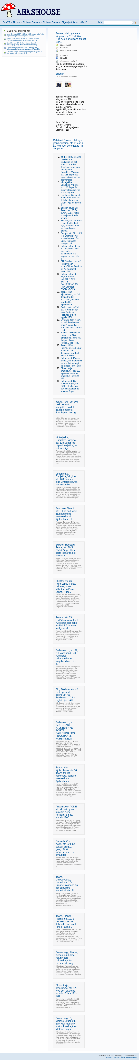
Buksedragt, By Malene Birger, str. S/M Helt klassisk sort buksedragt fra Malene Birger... (70, 386)
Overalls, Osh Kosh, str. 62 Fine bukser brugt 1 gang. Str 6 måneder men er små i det (71, 325)
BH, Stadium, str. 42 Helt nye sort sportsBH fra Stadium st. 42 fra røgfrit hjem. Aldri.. (71, 266)
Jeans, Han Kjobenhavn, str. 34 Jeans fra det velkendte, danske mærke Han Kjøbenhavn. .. (70, 298)
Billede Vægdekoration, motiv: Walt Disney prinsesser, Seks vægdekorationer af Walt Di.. (23, 48)
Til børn (16, 22)
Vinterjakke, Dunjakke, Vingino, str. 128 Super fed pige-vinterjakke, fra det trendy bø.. (70, 187)
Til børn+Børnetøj (31, 22)
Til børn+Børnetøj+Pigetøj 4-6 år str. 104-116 (65, 22)
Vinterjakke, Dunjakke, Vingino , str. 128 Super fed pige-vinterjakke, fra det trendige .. (70, 174)
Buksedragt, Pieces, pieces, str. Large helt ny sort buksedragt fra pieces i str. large (71, 362)
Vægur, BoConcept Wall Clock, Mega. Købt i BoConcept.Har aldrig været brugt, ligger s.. (23, 39)
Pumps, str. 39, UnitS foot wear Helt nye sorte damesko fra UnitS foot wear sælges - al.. (71, 238)
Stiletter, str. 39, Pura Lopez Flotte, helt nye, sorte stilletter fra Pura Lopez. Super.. (71, 225)
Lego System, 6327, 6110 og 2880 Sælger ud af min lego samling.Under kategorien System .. (25, 35)
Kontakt (109, 1057)
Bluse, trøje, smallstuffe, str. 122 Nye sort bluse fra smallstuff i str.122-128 (70, 373)
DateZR (6, 22)
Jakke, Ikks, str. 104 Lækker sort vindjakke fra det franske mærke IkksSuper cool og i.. (71, 162)
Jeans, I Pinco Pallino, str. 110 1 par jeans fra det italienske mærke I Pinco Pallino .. (71, 350)
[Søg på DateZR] (135, 22)
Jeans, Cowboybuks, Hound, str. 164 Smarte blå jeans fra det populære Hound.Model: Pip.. (71, 337)
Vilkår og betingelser (129, 1057)
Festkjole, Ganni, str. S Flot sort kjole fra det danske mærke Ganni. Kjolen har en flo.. (71, 200)
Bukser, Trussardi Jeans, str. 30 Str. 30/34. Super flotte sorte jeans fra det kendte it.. (70, 213)
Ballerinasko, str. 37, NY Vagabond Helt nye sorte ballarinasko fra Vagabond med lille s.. (71, 252)
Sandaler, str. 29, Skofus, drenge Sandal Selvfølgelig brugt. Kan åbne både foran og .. (22, 44)
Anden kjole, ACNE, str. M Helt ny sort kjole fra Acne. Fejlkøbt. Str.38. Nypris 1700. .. (70, 312)
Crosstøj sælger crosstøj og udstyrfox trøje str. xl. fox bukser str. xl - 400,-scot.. (25, 52)
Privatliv (117, 1057)
